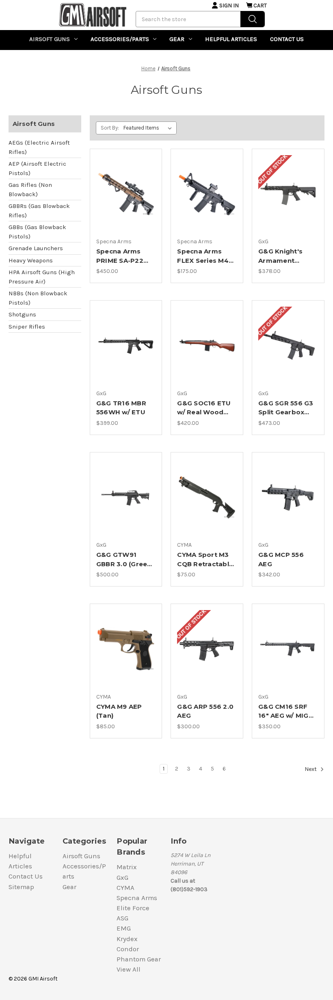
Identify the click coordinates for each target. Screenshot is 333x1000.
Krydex (127, 939)
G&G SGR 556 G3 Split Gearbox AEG (286, 408)
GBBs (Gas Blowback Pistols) (37, 231)
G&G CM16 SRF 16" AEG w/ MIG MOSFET (283, 712)
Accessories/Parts (120, 39)
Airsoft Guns (49, 39)
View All (129, 969)
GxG (122, 877)
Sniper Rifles (27, 326)
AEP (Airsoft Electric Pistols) (37, 168)
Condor (128, 949)
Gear (176, 39)
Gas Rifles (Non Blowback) (30, 189)
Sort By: (110, 128)
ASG (122, 918)
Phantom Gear (139, 959)
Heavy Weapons (31, 260)
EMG (124, 928)
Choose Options (125, 194)
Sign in (229, 5)
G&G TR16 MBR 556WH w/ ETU (121, 407)
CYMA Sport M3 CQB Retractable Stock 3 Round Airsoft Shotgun (205, 560)
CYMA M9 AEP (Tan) (119, 711)
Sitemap (21, 887)
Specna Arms (137, 898)
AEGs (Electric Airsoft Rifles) (39, 147)
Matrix (127, 867)
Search (252, 19)
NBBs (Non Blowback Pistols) (38, 298)
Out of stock (288, 194)
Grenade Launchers (36, 248)
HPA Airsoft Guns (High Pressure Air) (42, 276)
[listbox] (149, 128)
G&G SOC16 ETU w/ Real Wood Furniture (204, 408)
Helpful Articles (231, 39)
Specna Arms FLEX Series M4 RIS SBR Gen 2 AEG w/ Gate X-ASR (203, 256)
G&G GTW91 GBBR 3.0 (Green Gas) (123, 560)
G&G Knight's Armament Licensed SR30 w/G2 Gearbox (282, 256)
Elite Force (133, 908)
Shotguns (22, 314)
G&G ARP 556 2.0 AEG (205, 711)
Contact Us (287, 39)
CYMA (125, 888)
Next (311, 769)
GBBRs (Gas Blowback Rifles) (39, 210)
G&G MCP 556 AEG (281, 559)
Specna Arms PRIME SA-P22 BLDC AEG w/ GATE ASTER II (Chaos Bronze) (122, 256)
